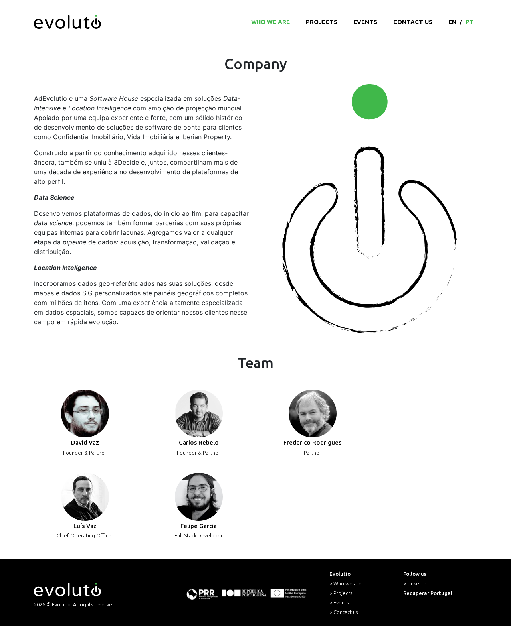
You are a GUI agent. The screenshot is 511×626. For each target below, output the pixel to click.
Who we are (270, 21)
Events (365, 21)
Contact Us (412, 21)
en (452, 21)
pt (469, 21)
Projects (321, 21)
